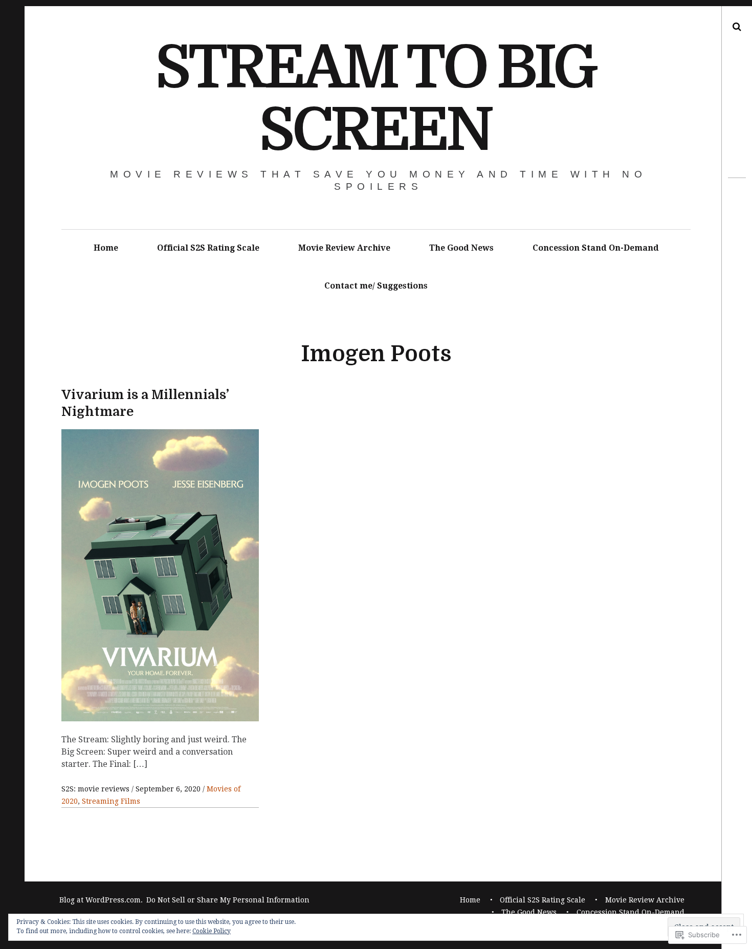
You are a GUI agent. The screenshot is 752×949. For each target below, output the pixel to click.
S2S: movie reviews (96, 789)
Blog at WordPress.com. (101, 900)
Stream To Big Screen (375, 99)
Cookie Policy (211, 931)
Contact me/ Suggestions (376, 286)
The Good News (461, 248)
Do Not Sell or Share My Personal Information (227, 900)
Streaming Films (111, 801)
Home (106, 248)
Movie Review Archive (344, 248)
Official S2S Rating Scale (208, 248)
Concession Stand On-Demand (596, 248)
